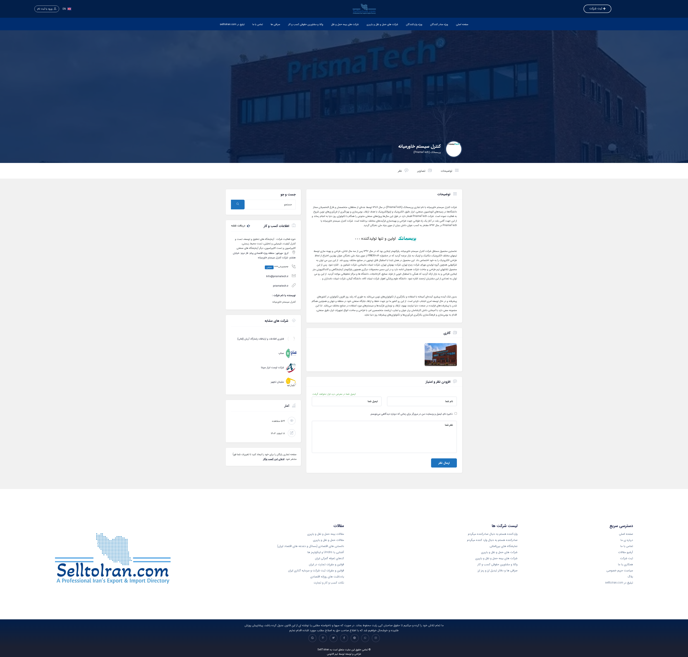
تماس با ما (257, 24)
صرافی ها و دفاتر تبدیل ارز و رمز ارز (497, 570)
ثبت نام (41, 9)
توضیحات (447, 171)
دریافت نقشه (238, 225)
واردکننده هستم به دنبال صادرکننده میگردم (492, 534)
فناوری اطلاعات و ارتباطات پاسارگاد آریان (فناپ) (260, 339)
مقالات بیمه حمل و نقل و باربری (325, 534)
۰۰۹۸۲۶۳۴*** (277, 267)
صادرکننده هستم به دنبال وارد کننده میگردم (492, 540)
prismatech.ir (280, 286)
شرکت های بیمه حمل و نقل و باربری (496, 558)
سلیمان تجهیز (277, 382)
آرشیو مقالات (625, 552)
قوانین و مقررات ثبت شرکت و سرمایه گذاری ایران (316, 570)
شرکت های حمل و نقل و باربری (382, 24)
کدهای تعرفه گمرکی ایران (329, 558)
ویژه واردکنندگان (414, 24)
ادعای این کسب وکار (273, 459)
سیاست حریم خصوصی (619, 570)
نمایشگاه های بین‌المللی (503, 546)
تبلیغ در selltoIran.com (232, 24)
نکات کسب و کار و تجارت (329, 583)
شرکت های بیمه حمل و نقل (345, 24)
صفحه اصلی (462, 24)
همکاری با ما (625, 564)
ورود (50, 9)
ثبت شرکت (626, 558)
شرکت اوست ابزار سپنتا (272, 367)
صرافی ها (275, 24)
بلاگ (630, 577)
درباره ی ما (626, 540)
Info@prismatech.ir (277, 276)
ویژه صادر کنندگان (439, 24)
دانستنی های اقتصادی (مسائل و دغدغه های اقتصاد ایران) (310, 546)
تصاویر (421, 171)
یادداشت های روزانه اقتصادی (327, 577)
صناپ (281, 353)
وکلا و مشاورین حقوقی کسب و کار (305, 24)
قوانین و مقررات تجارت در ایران (326, 564)
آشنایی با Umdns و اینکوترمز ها (325, 552)
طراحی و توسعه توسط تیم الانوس (344, 654)
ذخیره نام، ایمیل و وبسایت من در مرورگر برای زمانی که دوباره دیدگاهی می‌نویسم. (411, 414)
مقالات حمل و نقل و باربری (328, 540)
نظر (400, 171)
